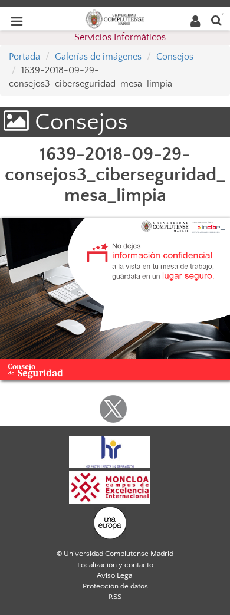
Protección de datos (115, 586)
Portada (24, 56)
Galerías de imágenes (98, 56)
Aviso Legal (115, 575)
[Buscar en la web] (216, 20)
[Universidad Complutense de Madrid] (115, 18)
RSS (115, 597)
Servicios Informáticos (120, 37)
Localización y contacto (115, 565)
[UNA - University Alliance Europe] (110, 522)
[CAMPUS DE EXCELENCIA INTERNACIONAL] (109, 486)
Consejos (174, 56)
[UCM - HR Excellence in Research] (109, 451)
